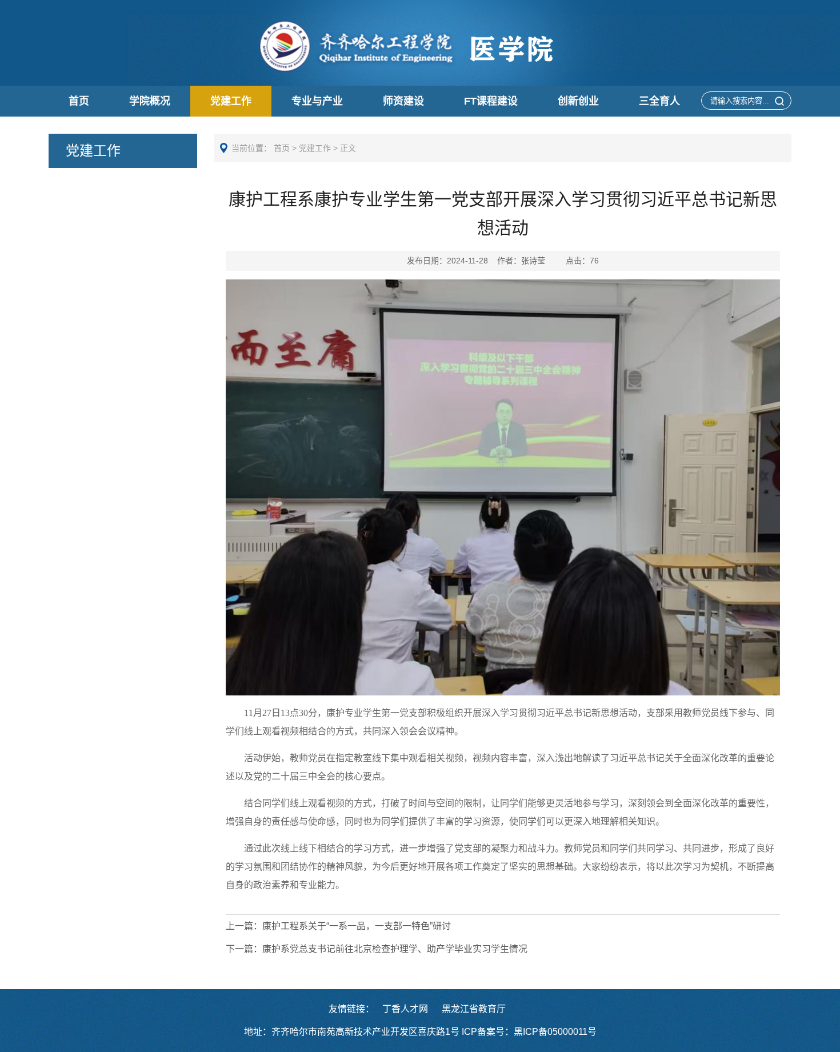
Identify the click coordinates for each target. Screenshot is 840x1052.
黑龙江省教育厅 (474, 1009)
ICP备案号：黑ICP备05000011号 (529, 1032)
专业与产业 (317, 101)
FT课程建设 (491, 101)
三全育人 (659, 101)
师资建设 (403, 101)
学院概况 (149, 101)
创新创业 (578, 101)
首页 (79, 101)
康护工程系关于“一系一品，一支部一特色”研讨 (338, 926)
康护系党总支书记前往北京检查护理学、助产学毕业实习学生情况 (376, 949)
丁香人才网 (405, 1009)
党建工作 (230, 101)
